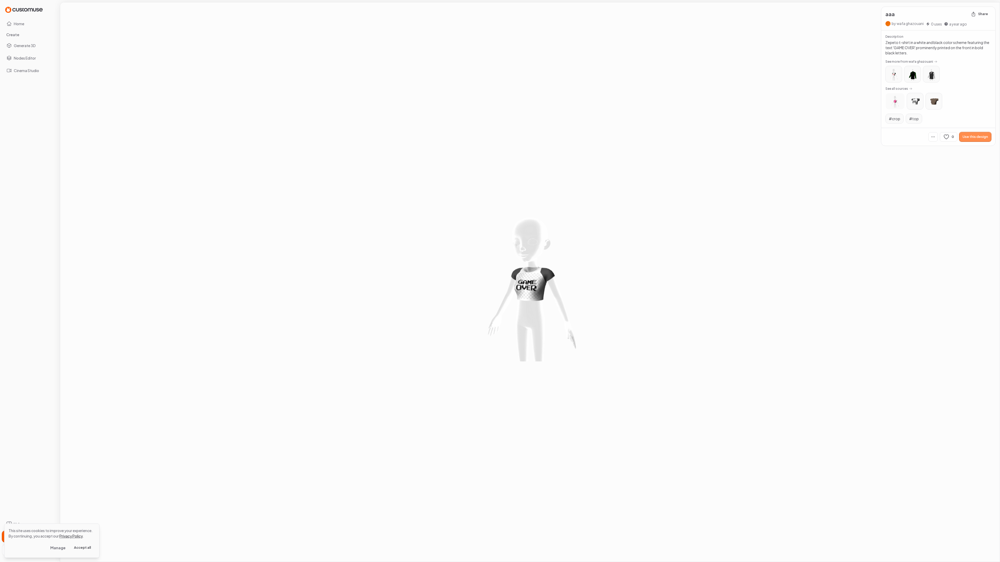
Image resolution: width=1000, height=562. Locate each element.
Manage (58, 547)
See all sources (896, 89)
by (908, 23)
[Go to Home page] (24, 9)
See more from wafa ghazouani (909, 61)
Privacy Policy (71, 536)
